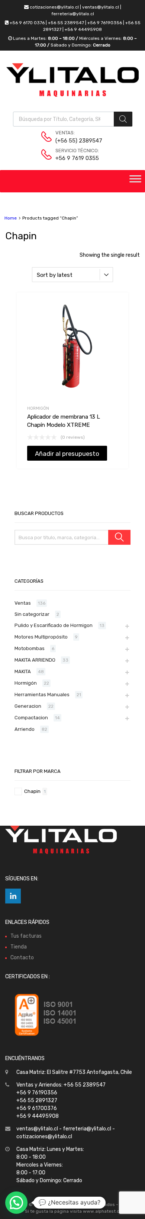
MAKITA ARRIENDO (34, 660)
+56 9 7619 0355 (73, 158)
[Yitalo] (72, 95)
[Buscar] (119, 537)
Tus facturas (26, 936)
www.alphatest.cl (101, 1211)
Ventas (22, 603)
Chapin (32, 791)
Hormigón (38, 408)
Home (10, 218)
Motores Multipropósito (41, 637)
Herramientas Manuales (42, 694)
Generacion (27, 706)
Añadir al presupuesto (67, 453)
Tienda (18, 947)
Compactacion (31, 717)
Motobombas (29, 648)
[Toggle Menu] (135, 181)
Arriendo (24, 729)
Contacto (22, 957)
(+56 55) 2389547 (73, 140)
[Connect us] (13, 896)
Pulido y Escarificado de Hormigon (53, 625)
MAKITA (22, 671)
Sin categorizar (31, 614)
